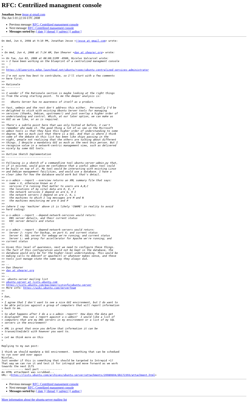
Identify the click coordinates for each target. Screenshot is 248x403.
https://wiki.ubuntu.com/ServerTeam (49, 287)
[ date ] (40, 31)
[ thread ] (51, 31)
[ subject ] (63, 31)
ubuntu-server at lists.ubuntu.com (31, 282)
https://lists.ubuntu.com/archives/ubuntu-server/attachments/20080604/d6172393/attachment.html (83, 375)
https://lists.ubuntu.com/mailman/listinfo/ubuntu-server (48, 284)
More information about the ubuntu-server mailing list (34, 399)
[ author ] (75, 31)
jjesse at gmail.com (33, 14)
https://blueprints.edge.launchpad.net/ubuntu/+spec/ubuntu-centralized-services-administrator (77, 69)
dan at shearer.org (88, 52)
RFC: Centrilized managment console (55, 24)
